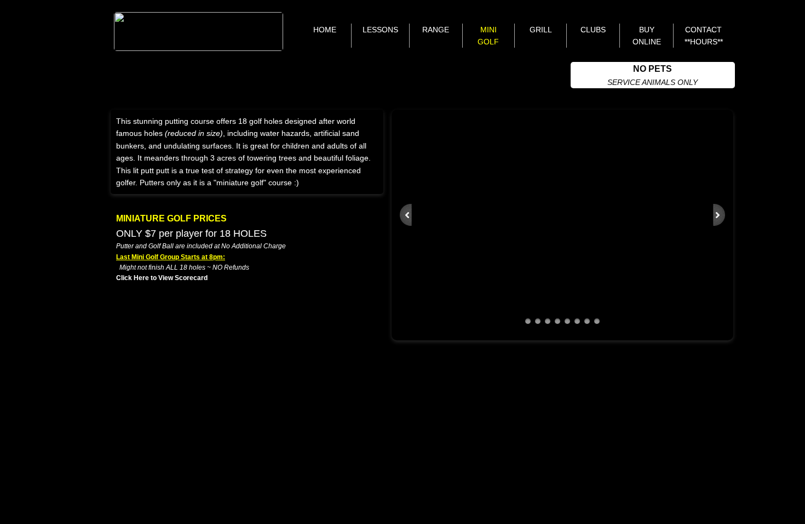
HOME (324, 29)
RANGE (435, 29)
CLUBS (593, 29)
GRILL (541, 29)
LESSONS (380, 29)
